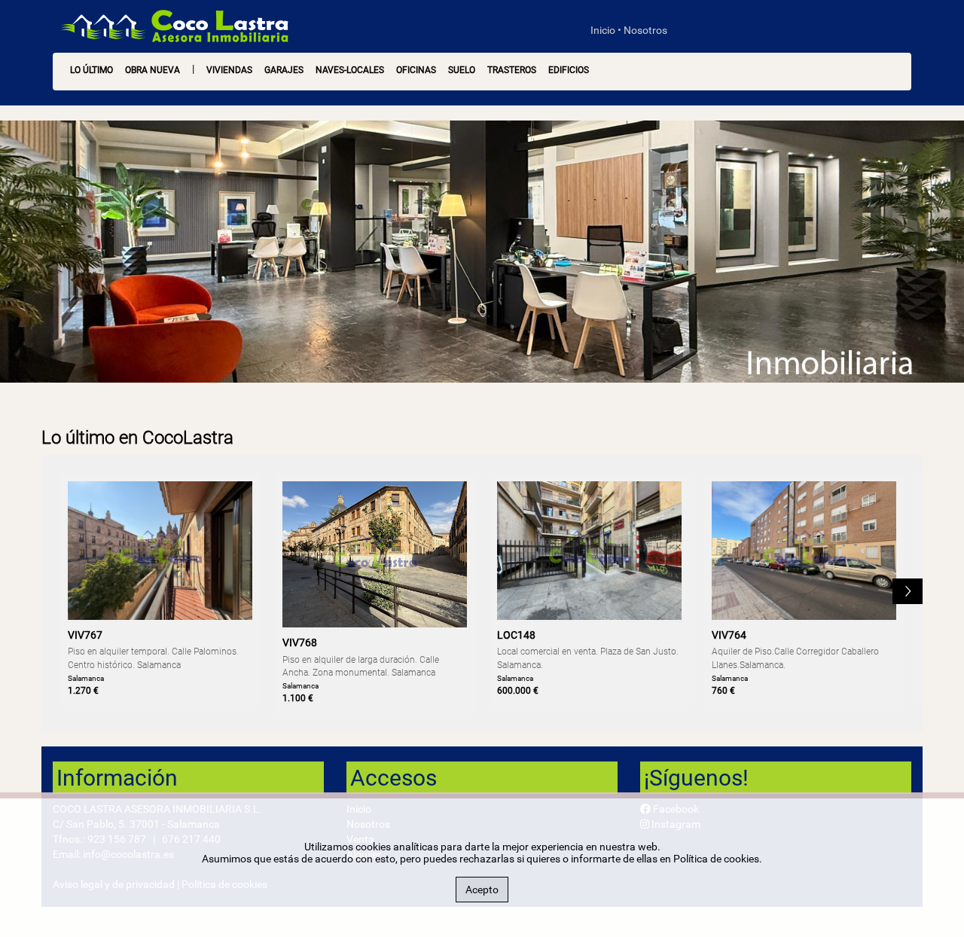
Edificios (568, 70)
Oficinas (416, 70)
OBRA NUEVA (152, 70)
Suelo (461, 70)
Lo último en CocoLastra (137, 437)
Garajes (284, 70)
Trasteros (511, 70)
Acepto (482, 890)
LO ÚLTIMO (91, 70)
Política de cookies (716, 859)
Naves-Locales (350, 70)
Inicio (602, 30)
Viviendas (229, 70)
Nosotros (645, 30)
